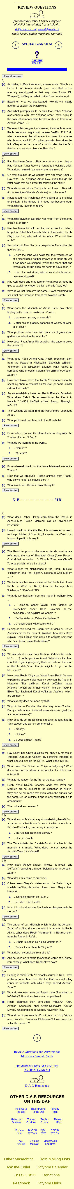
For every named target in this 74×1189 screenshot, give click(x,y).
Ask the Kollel (18, 1167)
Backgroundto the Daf (38, 1110)
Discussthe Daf (34, 1142)
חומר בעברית (25, 1175)
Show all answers (12, 76)
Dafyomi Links (49, 1183)
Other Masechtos (19, 1159)
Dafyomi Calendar (52, 1167)
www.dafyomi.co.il (48, 29)
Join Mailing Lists (55, 1159)
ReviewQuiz (19, 1132)
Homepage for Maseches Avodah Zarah (37, 1068)
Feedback (21, 1183)
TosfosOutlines (31, 1121)
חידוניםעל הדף (54, 1132)
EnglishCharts (44, 1121)
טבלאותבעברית (32, 1132)
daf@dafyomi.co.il (25, 29)
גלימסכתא (21, 1142)
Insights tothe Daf (21, 1110)
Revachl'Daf (58, 1121)
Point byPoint (54, 1110)
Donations (51, 1175)
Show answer (10, 153)
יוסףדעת (43, 1132)
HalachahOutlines (16, 1121)
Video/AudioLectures (50, 1142)
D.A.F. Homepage (37, 1085)
